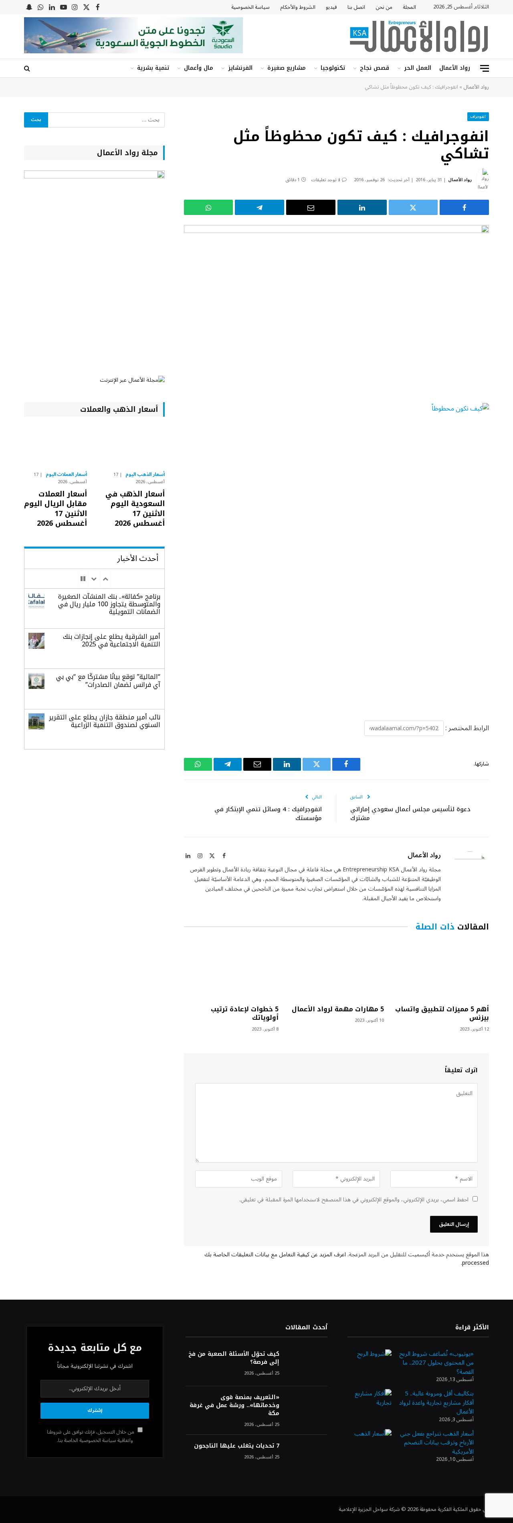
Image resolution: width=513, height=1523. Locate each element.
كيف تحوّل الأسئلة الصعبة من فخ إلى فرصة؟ (233, 1358)
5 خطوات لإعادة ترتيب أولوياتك (245, 1014)
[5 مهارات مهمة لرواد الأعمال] (336, 970)
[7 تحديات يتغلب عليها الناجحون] (307, 1456)
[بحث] (28, 68)
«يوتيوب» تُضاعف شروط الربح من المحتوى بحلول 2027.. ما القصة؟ (436, 1362)
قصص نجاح (374, 68)
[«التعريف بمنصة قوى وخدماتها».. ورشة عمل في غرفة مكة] (307, 1408)
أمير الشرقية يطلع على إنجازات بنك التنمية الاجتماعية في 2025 (111, 640)
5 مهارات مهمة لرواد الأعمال (338, 1009)
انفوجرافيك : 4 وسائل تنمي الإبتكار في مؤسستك (268, 814)
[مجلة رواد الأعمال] (419, 36)
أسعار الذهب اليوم (145, 474)
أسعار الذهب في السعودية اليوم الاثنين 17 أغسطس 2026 (134, 509)
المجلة (409, 7)
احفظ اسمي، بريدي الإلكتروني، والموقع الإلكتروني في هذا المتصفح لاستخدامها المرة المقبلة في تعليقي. (354, 1199)
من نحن (384, 7)
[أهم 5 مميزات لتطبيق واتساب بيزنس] (441, 970)
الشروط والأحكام (297, 7)
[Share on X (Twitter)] (413, 207)
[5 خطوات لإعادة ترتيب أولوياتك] (231, 970)
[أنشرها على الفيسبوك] (464, 207)
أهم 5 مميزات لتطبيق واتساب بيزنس (442, 1014)
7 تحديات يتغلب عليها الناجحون (236, 1446)
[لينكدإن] (362, 207)
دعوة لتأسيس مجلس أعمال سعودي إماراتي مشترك (410, 814)
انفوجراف (478, 116)
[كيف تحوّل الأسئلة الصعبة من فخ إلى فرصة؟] (307, 1364)
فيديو (331, 7)
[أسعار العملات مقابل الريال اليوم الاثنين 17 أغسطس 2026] (55, 446)
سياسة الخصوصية (250, 7)
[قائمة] (484, 68)
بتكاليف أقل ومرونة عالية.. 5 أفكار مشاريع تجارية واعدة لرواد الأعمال (436, 1402)
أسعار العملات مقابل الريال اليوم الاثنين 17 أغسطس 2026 (55, 509)
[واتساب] (208, 207)
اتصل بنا (356, 7)
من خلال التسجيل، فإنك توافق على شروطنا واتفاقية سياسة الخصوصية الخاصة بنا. (91, 1436)
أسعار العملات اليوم (66, 474)
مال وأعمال (198, 68)
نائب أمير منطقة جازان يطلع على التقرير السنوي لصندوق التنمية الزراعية (104, 721)
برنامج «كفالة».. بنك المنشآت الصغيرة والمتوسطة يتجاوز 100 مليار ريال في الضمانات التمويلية (109, 604)
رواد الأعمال (454, 68)
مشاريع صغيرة (286, 68)
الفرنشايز (240, 68)
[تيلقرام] (259, 207)
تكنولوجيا (333, 68)
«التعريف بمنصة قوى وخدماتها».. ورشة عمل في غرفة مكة (234, 1405)
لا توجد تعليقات (325, 179)
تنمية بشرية (153, 68)
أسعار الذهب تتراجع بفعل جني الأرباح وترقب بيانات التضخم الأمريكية (437, 1442)
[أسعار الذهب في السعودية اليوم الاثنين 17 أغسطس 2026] (132, 446)
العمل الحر (417, 68)
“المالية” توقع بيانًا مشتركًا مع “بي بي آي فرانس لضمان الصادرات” (108, 680)
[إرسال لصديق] (310, 207)
